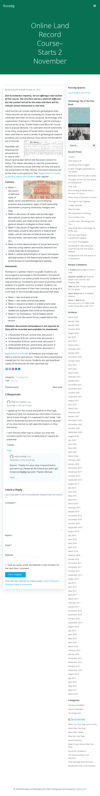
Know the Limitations (77, 751)
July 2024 (72, 337)
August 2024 (73, 333)
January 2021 (73, 416)
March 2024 (73, 345)
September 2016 (75, 622)
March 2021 (73, 408)
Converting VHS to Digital (78, 165)
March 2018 (73, 551)
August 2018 (73, 531)
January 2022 (73, 380)
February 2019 (74, 507)
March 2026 (73, 317)
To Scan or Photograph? (78, 242)
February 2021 (74, 412)
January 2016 (73, 654)
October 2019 (74, 476)
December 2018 (75, 515)
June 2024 (72, 341)
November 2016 (75, 614)
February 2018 (74, 555)
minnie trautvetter (75, 709)
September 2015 (75, 670)
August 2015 (73, 674)
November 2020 (75, 424)
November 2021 (75, 388)
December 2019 (75, 468)
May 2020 (72, 448)
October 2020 (74, 428)
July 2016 (72, 630)
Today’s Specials (75, 205)
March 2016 (73, 646)
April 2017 (72, 595)
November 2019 (75, 472)
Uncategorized (22, 377)
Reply (9, 450)
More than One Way (76, 728)
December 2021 (75, 384)
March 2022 (73, 373)
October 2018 (74, 523)
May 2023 (72, 365)
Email (8, 545)
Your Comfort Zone (76, 217)
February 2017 (74, 602)
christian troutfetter (76, 705)
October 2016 (74, 618)
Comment (10, 502)
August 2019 (73, 484)
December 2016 (75, 610)
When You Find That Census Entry (82, 724)
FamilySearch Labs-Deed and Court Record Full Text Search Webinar (80, 249)
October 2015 (74, 666)
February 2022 (74, 376)
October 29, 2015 (33, 89)
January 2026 (73, 321)
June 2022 (72, 369)
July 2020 (72, 440)
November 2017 (75, 567)
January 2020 (73, 464)
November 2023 (75, 357)
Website (9, 555)
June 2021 (72, 404)
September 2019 (75, 480)
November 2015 (75, 662)
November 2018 (75, 519)
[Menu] (94, 6)
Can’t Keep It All (74, 161)
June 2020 (72, 444)
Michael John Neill (15, 89)
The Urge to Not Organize (79, 201)
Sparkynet (81, 789)
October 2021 (74, 392)
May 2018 (72, 543)
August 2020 (73, 436)
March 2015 (73, 694)
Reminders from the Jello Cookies (82, 175)
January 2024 (73, 353)
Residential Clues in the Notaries (81, 766)
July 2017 (72, 583)
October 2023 (74, 361)
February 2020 (74, 460)
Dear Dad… (73, 186)
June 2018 (72, 539)
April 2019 (72, 499)
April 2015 (72, 690)
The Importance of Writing (79, 213)
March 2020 (73, 456)
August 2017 (73, 579)
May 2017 (72, 591)
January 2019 (73, 511)
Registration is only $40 (16, 353)
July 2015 (72, 678)
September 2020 (75, 432)
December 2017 (75, 563)
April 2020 (72, 452)
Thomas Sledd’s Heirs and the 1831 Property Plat (80, 279)
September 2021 (75, 396)
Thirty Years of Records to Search (82, 197)
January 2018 (73, 559)
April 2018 (72, 547)
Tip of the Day (78, 719)
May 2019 (72, 495)
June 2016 (72, 634)
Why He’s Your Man (76, 736)
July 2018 (72, 535)
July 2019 (72, 488)
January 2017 (73, 607)
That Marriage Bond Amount (80, 762)
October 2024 (74, 329)
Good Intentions (75, 740)
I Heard (71, 157)
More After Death (75, 732)
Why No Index (74, 209)
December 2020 (75, 420)
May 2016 (72, 638)
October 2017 (74, 571)
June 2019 (72, 491)
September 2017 (75, 575)
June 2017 (72, 587)
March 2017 (73, 599)
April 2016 (72, 642)
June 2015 (72, 682)
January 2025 (73, 325)
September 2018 (75, 527)
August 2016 (73, 626)
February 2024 (74, 349)
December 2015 (75, 658)
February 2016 (74, 650)
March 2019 (73, 503)
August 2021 (73, 400)
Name (9, 535)
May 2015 (72, 686)
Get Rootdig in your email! (79, 92)
